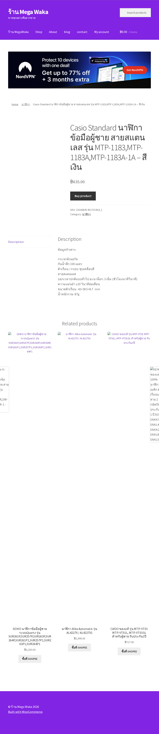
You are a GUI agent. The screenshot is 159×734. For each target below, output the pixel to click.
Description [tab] (16, 242)
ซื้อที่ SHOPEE (29, 659)
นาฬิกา (26, 104)
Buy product (83, 196)
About (53, 32)
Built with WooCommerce (25, 712)
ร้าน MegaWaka (18, 32)
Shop (38, 32)
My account (101, 32)
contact (82, 32)
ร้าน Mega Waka (28, 12)
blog (67, 32)
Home (15, 104)
